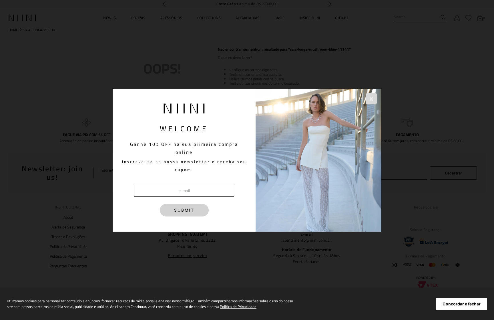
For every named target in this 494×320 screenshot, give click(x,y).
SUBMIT (184, 210)
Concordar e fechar (462, 303)
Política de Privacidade (238, 306)
